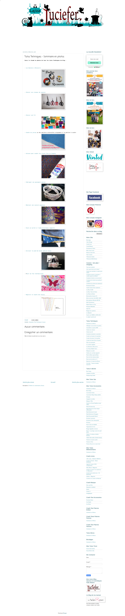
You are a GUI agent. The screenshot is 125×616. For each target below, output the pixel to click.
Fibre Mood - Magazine (91, 467)
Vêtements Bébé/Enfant (91, 258)
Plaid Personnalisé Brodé (92, 416)
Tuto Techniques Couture (40, 322)
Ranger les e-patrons (91, 310)
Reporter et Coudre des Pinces (35, 294)
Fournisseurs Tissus (90, 248)
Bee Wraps (88, 371)
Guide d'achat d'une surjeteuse (93, 287)
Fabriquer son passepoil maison (35, 182)
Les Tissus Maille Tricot (91, 348)
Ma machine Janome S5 (91, 296)
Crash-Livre (89, 244)
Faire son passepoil (90, 342)
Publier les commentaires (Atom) (36, 385)
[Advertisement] (62, 38)
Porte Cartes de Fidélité (91, 424)
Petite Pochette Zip (90, 406)
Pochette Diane (89, 500)
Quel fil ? (88, 308)
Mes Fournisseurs (90, 302)
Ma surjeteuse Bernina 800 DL (93, 300)
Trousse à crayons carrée (92, 439)
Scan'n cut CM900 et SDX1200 (93, 315)
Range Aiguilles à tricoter (92, 428)
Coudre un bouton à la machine (93, 336)
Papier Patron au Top (91, 304)
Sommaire (31, 322)
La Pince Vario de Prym (91, 291)
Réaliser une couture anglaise (35, 205)
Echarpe (88, 396)
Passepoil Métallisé (90, 306)
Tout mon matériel (90, 267)
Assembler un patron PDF (92, 327)
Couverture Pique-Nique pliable (93, 394)
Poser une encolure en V (91, 359)
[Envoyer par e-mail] (32, 320)
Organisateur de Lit (90, 426)
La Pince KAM (89, 289)
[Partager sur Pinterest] (37, 320)
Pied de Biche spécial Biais (92, 355)
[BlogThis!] (33, 320)
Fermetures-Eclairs (90, 285)
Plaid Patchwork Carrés (91, 412)
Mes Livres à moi (90, 250)
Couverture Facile (90, 392)
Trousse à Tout (89, 441)
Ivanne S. (88, 491)
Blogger (65, 613)
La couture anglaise (90, 344)
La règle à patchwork (91, 317)
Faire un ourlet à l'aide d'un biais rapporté (40, 228)
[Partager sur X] (35, 320)
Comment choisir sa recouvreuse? (94, 278)
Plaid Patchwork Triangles (92, 414)
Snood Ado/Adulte (90, 548)
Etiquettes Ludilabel (90, 487)
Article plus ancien (77, 382)
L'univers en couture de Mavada (93, 478)
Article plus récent (28, 382)
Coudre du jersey (31, 132)
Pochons (88, 422)
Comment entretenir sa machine (93, 334)
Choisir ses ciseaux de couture (35, 92)
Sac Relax (88, 504)
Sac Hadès (88, 502)
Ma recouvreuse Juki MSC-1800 (93, 298)
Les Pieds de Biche (90, 294)
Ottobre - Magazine (90, 476)
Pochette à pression (90, 418)
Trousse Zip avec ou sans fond (93, 443)
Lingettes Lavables (90, 373)
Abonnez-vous (94, 62)
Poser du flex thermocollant (92, 357)
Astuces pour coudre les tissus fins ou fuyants (41, 153)
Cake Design (89, 242)
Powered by (91, 67)
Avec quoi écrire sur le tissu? (92, 269)
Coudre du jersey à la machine (93, 338)
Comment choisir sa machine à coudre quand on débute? (93, 275)
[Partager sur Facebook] (36, 320)
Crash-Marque (89, 246)
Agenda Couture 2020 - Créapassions (91, 465)
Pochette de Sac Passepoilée (92, 420)
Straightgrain (89, 493)
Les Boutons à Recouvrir (33, 68)
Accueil (53, 382)
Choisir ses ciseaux (90, 329)
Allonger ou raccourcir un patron (93, 325)
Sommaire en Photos (91, 323)
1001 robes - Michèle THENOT (93, 458)
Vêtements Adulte (90, 256)
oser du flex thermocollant (35, 273)
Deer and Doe (89, 485)
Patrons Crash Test (90, 252)
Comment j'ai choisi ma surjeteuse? (94, 283)
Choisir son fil (31, 115)
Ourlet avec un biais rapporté (92, 352)
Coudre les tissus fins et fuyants (93, 340)
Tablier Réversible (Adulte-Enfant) (94, 437)
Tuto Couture (89, 254)
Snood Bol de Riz (90, 550)
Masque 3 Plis (89, 401)
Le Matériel (89, 312)
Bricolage (88, 240)
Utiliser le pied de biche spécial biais (38, 251)
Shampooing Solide (90, 375)
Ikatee (87, 489)
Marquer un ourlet (90, 350)
